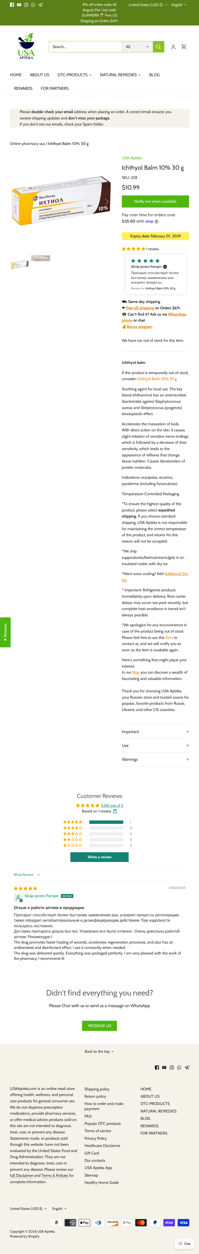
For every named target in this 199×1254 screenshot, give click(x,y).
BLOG (145, 1118)
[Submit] (158, 46)
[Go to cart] (184, 46)
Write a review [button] (100, 857)
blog (135, 672)
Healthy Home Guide (101, 1182)
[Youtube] (19, 4)
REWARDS (149, 1126)
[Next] (100, 202)
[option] (61, 201)
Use (125, 745)
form (169, 637)
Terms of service (97, 1131)
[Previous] (22, 202)
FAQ (87, 1116)
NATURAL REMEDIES (158, 1111)
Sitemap (91, 1175)
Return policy (95, 1096)
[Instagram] (26, 4)
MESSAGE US (99, 1025)
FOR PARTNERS (154, 1133)
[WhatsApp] (33, 4)
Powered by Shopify (24, 1236)
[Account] (173, 46)
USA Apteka (132, 158)
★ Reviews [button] (5, 632)
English (177, 5)
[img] (25, 888)
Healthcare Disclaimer (102, 1145)
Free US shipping (140, 308)
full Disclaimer (22, 1175)
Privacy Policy (95, 1138)
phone (127, 320)
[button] (134, 249)
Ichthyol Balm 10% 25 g (157, 378)
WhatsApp (177, 314)
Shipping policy (96, 1089)
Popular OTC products (102, 1123)
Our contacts (94, 1160)
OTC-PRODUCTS (155, 1103)
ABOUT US (150, 1096)
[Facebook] (12, 4)
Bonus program (139, 326)
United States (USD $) (146, 5)
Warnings (130, 759)
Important (130, 731)
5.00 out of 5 (112, 805)
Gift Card (91, 1153)
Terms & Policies (54, 1175)
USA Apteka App (98, 1167)
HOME (146, 1089)
